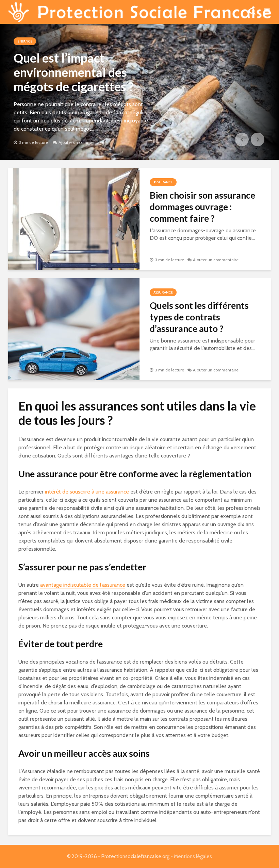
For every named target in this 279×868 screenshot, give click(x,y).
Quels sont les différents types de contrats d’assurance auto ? (199, 317)
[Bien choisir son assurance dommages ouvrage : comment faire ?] (74, 218)
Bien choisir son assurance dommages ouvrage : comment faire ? (202, 207)
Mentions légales (193, 856)
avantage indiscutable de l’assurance (82, 585)
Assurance (163, 182)
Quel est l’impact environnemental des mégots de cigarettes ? (74, 72)
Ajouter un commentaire (81, 142)
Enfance (24, 41)
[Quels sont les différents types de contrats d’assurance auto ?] (74, 329)
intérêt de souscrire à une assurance (87, 491)
